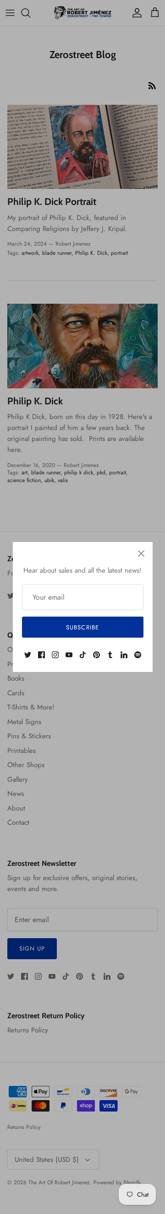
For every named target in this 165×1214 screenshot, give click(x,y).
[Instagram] (55, 654)
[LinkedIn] (124, 654)
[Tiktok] (82, 654)
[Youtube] (69, 654)
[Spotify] (137, 654)
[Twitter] (27, 654)
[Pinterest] (96, 654)
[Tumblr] (110, 654)
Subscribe (82, 627)
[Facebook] (41, 654)
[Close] (141, 553)
